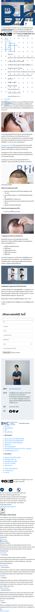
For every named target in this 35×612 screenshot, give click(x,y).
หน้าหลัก (6, 39)
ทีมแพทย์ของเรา (8, 428)
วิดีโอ (5, 430)
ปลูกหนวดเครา (8, 465)
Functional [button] (3, 553)
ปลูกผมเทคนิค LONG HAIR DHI (13, 443)
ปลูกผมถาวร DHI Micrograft (12, 457)
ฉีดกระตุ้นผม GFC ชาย (10, 459)
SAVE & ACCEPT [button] (4, 611)
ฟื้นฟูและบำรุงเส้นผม (12, 86)
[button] (5, 1)
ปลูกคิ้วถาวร (10, 79)
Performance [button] (4, 565)
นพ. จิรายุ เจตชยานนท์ (15, 389)
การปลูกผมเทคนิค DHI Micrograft (16, 61)
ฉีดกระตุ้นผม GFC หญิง (10, 461)
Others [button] (2, 601)
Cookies (6, 472)
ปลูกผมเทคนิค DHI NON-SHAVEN (14, 439)
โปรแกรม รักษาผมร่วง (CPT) (14, 93)
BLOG (6, 101)
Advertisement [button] (4, 588)
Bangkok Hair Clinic (13, 45)
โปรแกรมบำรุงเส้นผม (10, 447)
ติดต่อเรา (6, 105)
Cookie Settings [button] (5, 507)
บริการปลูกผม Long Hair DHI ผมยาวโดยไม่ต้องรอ (19, 65)
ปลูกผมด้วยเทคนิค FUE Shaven (15, 68)
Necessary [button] (3, 539)
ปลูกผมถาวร (10, 54)
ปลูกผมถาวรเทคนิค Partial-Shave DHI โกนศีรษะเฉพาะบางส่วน (21, 58)
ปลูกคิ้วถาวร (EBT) (12, 82)
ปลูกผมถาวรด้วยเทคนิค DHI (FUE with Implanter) (20, 75)
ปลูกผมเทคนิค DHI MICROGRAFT (14, 441)
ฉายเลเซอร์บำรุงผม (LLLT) (14, 96)
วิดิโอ (9, 47)
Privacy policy (8, 471)
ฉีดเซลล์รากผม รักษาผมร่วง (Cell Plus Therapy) (17, 449)
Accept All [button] (13, 507)
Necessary (4, 541)
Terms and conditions (11, 469)
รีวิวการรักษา (7, 99)
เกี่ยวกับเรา (7, 41)
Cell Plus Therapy (9, 463)
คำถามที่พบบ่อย (7, 103)
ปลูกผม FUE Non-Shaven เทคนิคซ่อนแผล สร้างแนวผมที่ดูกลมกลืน (21, 72)
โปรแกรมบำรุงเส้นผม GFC (14, 89)
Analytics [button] (3, 576)
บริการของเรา (7, 49)
